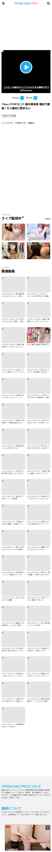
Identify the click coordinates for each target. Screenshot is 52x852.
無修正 (32, 123)
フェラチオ (8, 123)
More (48, 219)
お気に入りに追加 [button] (10, 116)
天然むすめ (21, 123)
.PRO (26, 3)
